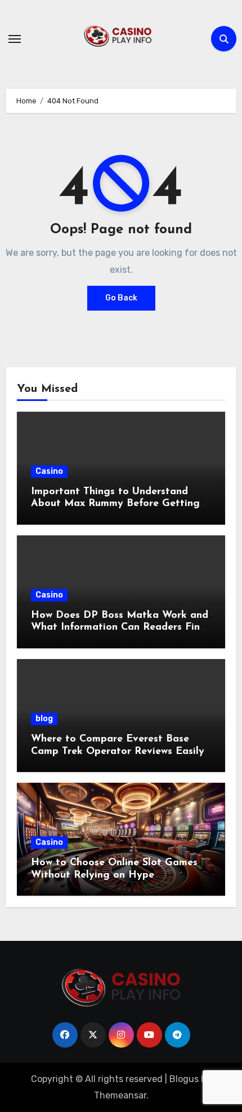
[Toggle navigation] (15, 39)
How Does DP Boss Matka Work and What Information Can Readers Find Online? (119, 627)
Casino (49, 471)
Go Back (121, 298)
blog (44, 718)
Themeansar (120, 1095)
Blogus (184, 1079)
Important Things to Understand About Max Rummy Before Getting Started (115, 504)
